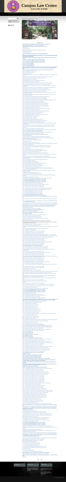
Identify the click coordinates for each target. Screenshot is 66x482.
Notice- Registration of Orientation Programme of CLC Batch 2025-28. (34, 439)
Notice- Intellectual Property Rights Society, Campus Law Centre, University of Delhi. (36, 96)
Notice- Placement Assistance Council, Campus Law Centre (32, 302)
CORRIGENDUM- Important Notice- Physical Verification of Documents (34, 46)
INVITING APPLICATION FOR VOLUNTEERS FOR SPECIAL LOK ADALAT (35, 120)
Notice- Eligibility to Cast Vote (28, 335)
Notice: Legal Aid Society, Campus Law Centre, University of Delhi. (33, 133)
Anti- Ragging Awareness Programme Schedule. (30, 421)
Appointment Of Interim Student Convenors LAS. (30, 416)
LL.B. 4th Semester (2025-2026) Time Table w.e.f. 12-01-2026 (32, 191)
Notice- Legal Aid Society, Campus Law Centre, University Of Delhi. (33, 186)
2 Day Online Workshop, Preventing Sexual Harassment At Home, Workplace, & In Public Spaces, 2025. (39, 313)
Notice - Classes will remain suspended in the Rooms (31, 109)
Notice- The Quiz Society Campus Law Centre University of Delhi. (33, 260)
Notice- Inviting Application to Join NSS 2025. (30, 303)
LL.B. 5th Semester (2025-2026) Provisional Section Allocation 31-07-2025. (34, 447)
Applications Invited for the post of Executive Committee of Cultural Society (34, 50)
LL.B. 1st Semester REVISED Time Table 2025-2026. (31, 445)
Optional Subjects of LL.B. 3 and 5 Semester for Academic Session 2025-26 (46, 469)
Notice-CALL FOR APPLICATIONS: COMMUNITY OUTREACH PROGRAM (35, 150)
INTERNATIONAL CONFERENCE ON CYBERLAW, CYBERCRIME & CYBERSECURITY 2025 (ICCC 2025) (40, 235)
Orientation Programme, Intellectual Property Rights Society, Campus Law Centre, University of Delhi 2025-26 (40, 271)
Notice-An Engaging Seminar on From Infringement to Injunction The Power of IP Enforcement (37, 132)
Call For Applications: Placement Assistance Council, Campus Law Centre (34, 397)
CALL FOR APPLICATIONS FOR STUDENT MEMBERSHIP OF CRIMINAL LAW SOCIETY (37, 178)
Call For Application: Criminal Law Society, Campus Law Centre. (33, 401)
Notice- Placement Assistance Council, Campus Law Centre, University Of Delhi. (35, 347)
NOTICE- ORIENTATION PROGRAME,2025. (30, 441)
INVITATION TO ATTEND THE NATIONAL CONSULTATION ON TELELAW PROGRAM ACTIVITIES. (39, 125)
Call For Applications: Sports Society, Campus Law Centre (32, 398)
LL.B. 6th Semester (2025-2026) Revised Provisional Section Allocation (34, 195)
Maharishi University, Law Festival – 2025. (29, 268)
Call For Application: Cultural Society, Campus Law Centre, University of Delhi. (35, 418)
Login (63, 477)
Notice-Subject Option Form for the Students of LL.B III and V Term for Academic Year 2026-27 (37, 76)
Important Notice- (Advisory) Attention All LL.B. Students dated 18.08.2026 (35, 53)
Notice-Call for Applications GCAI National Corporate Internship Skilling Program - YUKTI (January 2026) (39, 234)
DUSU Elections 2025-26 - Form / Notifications (24, 14)
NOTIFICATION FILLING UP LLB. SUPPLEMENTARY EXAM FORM (33, 80)
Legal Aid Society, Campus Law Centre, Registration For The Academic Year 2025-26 (36, 417)
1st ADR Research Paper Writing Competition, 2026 (31, 172)
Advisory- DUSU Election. (27, 448)
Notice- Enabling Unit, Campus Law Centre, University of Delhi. (33, 345)
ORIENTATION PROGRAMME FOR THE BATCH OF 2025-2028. (33, 440)
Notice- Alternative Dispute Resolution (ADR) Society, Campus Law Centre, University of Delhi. (38, 342)
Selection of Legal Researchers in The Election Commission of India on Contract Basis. (36, 84)
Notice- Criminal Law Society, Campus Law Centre (31, 308)
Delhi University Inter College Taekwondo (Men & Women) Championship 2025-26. (36, 184)
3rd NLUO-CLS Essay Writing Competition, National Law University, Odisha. (35, 238)
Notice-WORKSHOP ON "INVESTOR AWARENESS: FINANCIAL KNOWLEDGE (35, 134)
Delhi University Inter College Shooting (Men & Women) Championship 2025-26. (35, 228)
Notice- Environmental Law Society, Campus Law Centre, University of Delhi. (35, 97)
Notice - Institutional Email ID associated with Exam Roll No (32, 166)
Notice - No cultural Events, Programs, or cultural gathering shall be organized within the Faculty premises (39, 129)
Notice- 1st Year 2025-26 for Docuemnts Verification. (31, 436)
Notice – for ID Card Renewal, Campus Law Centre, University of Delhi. (34, 385)
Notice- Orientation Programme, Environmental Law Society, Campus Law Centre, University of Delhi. (39, 284)
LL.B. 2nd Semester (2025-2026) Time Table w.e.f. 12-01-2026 (32, 190)
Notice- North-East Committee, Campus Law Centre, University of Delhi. (34, 214)
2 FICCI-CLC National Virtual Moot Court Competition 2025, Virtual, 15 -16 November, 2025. (38, 285)
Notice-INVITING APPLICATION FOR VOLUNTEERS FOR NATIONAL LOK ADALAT (36, 136)
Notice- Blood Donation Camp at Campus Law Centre (31, 107)
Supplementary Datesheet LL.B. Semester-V (30, 79)
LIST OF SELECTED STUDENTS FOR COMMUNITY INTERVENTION (34, 163)
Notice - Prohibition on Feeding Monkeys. (29, 229)
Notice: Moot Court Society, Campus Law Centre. (30, 402)
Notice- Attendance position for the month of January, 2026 (32, 151)
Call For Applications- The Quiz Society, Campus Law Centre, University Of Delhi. (35, 392)
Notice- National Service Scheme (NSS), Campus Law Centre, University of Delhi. (36, 103)
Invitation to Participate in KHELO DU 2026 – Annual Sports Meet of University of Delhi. (36, 108)
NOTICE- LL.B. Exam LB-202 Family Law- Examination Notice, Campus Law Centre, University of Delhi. (39, 87)
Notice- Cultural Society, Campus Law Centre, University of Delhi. (33, 328)
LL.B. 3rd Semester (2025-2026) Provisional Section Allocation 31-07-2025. (34, 446)
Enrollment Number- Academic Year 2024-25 (30, 118)
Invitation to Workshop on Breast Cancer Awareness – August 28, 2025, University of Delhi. (37, 413)
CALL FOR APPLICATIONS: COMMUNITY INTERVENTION (32, 164)
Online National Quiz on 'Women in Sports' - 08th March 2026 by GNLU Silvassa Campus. (37, 145)
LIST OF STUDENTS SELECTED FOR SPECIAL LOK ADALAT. (33, 119)
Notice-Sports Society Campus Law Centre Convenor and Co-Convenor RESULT (35, 288)
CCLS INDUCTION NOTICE (27, 51)
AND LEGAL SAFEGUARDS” (27, 135)
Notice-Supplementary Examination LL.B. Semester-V (31, 81)
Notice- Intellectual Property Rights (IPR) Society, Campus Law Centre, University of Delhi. (37, 329)
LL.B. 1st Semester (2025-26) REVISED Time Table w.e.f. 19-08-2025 (34, 422)
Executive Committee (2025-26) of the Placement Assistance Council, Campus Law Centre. (37, 403)
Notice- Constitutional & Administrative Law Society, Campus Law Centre (34, 295)
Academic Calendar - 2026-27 (27, 73)
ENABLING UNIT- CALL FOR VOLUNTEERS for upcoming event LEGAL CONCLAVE (36, 156)
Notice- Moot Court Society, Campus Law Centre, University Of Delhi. (33, 380)
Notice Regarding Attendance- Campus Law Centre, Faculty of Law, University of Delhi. (36, 89)
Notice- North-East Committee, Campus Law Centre (31, 317)
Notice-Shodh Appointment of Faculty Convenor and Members (33, 45)
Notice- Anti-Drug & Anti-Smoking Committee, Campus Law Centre (33, 294)
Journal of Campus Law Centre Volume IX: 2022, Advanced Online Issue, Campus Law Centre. (38, 390)
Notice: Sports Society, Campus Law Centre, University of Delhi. (33, 149)
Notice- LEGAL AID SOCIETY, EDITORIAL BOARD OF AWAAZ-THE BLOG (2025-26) (36, 146)
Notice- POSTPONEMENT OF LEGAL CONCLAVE (31, 115)
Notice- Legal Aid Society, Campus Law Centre (30, 307)
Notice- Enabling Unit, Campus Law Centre (29, 318)
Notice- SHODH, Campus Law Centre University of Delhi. (32, 113)
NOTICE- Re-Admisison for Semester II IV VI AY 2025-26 (32, 208)
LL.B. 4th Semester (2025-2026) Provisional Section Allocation (33, 194)
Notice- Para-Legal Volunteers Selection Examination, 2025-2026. (33, 370)
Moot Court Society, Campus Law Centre (29, 410)
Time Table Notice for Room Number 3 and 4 (30, 169)
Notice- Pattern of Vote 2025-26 (28, 336)
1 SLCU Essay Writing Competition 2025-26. (30, 314)
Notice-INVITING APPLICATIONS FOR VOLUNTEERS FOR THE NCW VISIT (35, 114)
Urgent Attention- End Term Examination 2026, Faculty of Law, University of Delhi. (35, 88)
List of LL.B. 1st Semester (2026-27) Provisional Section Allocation (34, 59)
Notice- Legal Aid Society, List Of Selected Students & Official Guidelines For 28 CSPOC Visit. (38, 188)
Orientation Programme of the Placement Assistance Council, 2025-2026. (34, 411)
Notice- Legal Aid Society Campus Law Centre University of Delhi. (33, 369)
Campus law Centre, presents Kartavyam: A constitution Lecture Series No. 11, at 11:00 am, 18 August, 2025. (40, 432)
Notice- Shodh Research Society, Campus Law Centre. (31, 296)
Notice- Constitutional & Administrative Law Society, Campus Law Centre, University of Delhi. (37, 346)
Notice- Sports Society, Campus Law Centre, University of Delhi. (33, 258)
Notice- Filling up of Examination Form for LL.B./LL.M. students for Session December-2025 (37, 272)
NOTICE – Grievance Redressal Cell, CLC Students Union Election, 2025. (35, 367)
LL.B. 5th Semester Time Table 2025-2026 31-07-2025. (31, 442)
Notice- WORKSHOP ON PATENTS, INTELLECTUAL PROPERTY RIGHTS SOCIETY (36, 189)
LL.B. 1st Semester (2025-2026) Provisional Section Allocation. (33, 451)
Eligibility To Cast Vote (26, 353)
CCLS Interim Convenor (26, 52)
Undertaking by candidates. (27, 213)
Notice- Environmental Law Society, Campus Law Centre (32, 309)
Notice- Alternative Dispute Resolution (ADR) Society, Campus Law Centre (34, 301)
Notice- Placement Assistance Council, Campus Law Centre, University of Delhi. (35, 218)
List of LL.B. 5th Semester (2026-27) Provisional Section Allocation (34, 62)
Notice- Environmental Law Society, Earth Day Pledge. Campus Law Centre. (35, 102)
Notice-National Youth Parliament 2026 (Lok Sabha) (31, 142)
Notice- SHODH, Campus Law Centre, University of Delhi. (32, 384)
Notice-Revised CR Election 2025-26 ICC (29, 160)
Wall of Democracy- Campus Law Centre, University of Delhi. (32, 429)
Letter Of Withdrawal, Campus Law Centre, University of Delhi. (33, 352)
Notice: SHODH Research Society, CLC (29, 72)
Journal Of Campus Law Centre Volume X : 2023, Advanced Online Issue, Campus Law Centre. (38, 391)
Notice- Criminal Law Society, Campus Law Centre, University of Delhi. (34, 240)
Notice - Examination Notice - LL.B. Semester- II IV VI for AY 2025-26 (33, 165)
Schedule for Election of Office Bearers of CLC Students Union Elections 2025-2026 (36, 373)
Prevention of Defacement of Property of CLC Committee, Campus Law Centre (35, 395)
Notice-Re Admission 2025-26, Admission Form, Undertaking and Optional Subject (36, 453)
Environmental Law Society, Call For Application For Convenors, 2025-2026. (35, 412)
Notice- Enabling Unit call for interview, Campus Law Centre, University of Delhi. (35, 374)
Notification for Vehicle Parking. (28, 219)
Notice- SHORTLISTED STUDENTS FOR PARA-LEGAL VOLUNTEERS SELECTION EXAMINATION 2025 (40, 319)
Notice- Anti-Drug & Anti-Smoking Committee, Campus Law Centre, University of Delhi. (36, 252)
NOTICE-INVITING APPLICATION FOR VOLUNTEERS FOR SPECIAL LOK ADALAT (36, 261)
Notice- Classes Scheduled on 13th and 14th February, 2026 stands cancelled (35, 159)
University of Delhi (59, 477)
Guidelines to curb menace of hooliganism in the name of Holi (32, 173)
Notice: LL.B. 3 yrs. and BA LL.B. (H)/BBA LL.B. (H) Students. (33, 212)
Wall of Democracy (26, 47)
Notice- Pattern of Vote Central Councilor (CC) (30, 334)
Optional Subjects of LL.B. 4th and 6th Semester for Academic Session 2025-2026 (36, 220)
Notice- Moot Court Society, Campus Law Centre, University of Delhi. (33, 185)
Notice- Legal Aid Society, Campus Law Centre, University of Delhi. (33, 101)
